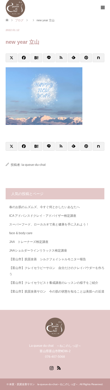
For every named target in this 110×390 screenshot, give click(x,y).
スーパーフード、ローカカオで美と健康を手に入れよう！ (49, 224)
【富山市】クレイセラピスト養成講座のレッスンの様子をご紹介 (53, 283)
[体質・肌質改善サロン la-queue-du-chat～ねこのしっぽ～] (55, 334)
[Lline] (49, 57)
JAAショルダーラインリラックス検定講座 (38, 250)
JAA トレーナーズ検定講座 (28, 242)
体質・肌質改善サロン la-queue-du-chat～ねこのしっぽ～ (43, 384)
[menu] (102, 7)
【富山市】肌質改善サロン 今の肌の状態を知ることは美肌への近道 (56, 291)
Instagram (51, 367)
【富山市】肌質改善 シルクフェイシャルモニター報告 (47, 259)
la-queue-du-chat (33, 165)
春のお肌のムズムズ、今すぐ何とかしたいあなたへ (44, 207)
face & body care (20, 233)
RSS (59, 367)
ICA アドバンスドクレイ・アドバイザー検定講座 (42, 216)
